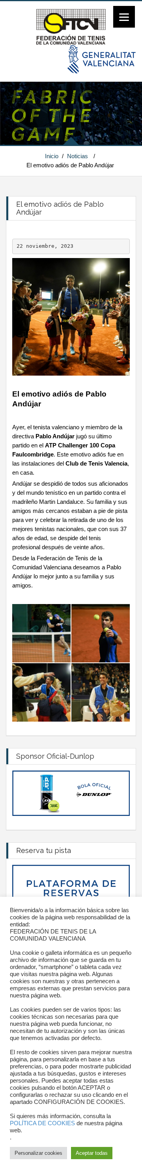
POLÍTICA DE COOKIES (42, 1123)
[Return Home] (70, 26)
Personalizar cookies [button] (38, 1153)
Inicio (51, 156)
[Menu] (124, 17)
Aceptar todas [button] (92, 1153)
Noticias (77, 156)
